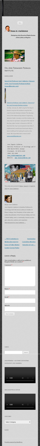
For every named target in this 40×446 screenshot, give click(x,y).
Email (7, 297)
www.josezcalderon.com (22, 158)
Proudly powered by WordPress (13, 442)
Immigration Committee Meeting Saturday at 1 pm (28, 242)
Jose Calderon (14, 189)
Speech (26, 186)
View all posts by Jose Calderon (15, 223)
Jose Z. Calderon (19, 31)
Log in (7, 430)
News (21, 186)
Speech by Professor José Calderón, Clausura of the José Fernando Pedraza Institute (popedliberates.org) (19, 83)
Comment (8, 265)
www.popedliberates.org (14, 136)
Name (7, 289)
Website (7, 305)
